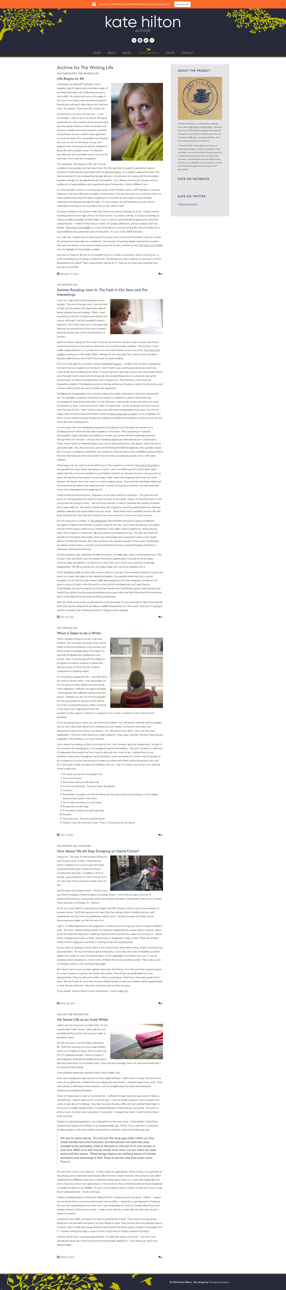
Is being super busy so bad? (122, 413)
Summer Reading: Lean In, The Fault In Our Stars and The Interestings (102, 292)
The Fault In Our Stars (146, 465)
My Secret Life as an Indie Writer (82, 1019)
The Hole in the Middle (78, 227)
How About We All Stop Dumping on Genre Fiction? (98, 850)
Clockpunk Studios (219, 1282)
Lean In (117, 363)
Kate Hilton (193, 127)
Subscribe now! (182, 4)
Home (97, 53)
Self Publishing (67, 73)
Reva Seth (207, 127)
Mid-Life (62, 1014)
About (111, 53)
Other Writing (148, 53)
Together (85, 845)
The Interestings (98, 520)
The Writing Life (88, 73)
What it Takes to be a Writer (79, 632)
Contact (187, 53)
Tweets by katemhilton (188, 204)
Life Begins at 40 (70, 78)
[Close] (283, 4)
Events (170, 53)
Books (127, 53)
